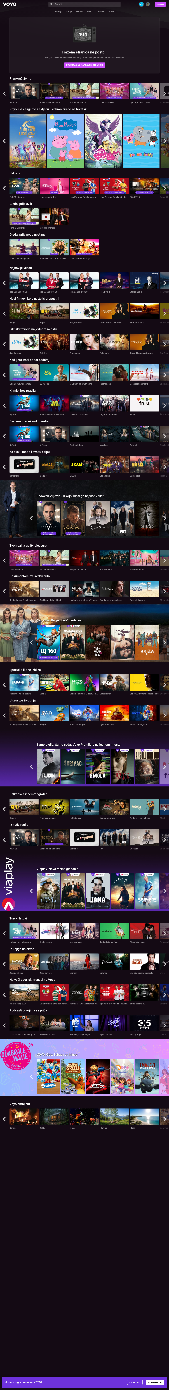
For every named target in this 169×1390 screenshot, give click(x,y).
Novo (89, 11)
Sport (111, 11)
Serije (69, 11)
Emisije (58, 11)
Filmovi (79, 11)
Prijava (160, 4)
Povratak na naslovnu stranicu (84, 65)
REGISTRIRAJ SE (155, 1382)
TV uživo (100, 11)
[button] (4, 93)
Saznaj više (135, 1382)
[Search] (51, 4)
